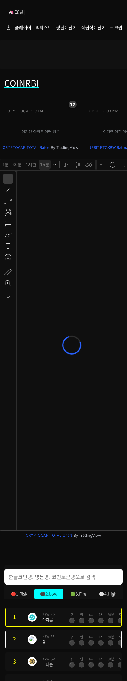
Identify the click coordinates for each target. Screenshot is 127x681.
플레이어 (23, 27)
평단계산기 (66, 27)
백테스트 (43, 27)
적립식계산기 (93, 27)
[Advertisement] (63, 56)
